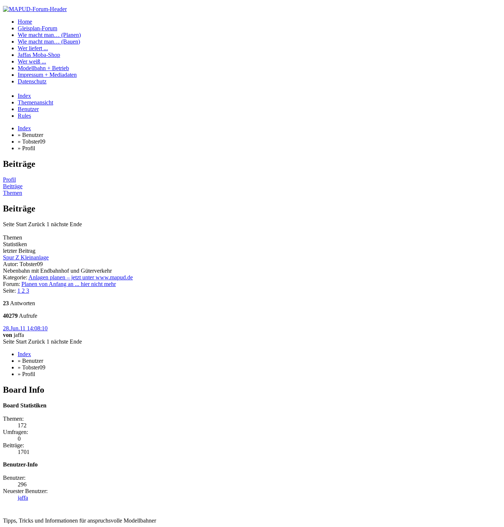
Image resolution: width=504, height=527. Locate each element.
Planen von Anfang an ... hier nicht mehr (68, 284)
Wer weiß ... (32, 61)
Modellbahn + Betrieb (43, 68)
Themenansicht (35, 102)
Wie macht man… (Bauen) (49, 41)
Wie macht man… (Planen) (49, 35)
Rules (24, 116)
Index (24, 96)
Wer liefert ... (33, 48)
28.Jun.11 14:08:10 (25, 328)
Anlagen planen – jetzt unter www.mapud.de (80, 277)
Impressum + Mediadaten (47, 75)
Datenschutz (32, 81)
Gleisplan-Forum (37, 28)
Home (25, 21)
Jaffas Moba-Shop (39, 55)
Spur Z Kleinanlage (26, 257)
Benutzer (28, 109)
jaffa (23, 498)
